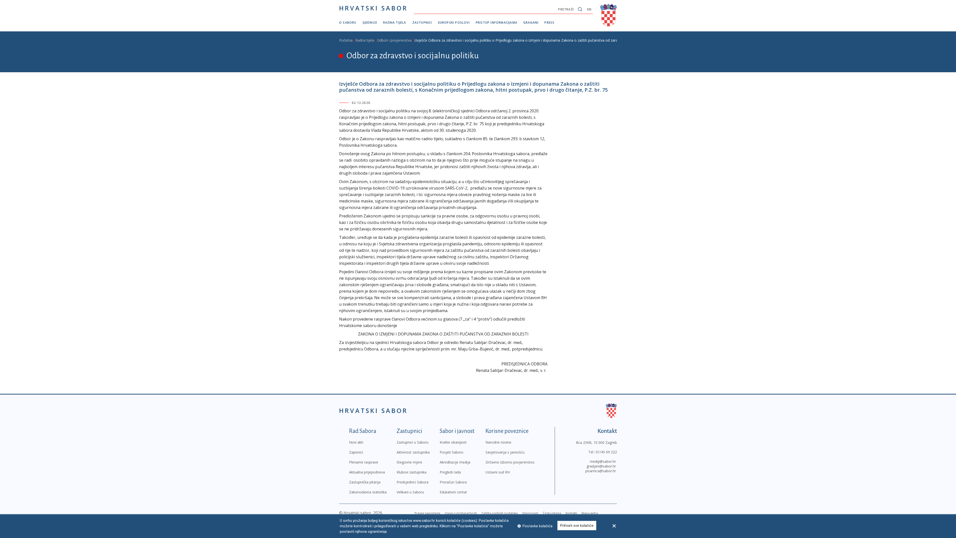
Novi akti (356, 442)
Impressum (530, 513)
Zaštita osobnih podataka (499, 513)
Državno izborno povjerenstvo (510, 462)
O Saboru (348, 22)
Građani (530, 22)
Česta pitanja (552, 513)
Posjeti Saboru (451, 452)
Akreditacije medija (455, 462)
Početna (346, 40)
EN (589, 9)
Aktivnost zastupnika (413, 452)
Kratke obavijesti (453, 442)
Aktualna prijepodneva (367, 472)
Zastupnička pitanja (364, 482)
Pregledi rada (450, 472)
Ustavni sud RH (497, 472)
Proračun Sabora (453, 482)
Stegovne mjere (409, 462)
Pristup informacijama (496, 22)
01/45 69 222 (606, 452)
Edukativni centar (453, 492)
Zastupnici (422, 22)
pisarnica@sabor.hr (600, 471)
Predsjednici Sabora (412, 482)
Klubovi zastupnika (411, 472)
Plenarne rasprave (363, 462)
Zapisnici (356, 452)
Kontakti (571, 513)
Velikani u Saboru (410, 492)
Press (549, 22)
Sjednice (369, 22)
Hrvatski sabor (373, 8)
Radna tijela (394, 22)
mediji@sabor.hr (603, 461)
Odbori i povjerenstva (394, 40)
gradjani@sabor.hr (601, 466)
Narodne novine (498, 442)
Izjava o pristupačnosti (461, 513)
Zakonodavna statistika (368, 492)
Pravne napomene (427, 513)
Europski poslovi (454, 22)
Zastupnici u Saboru (412, 442)
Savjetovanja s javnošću (505, 452)
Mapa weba (590, 513)
